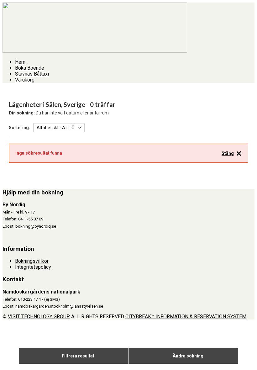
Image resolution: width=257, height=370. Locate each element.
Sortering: (19, 127)
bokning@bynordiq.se (35, 226)
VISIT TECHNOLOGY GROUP (39, 317)
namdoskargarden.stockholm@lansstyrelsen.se (59, 306)
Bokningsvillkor (32, 261)
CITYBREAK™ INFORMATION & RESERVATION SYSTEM (185, 317)
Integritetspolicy (33, 267)
